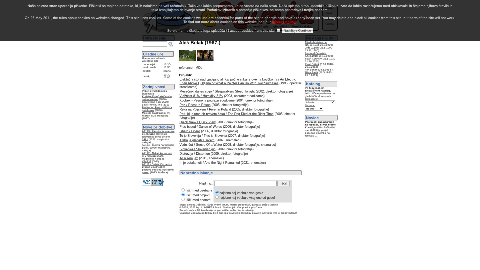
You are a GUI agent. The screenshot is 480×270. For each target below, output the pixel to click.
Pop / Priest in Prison (195, 105)
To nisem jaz (189, 158)
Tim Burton (311, 69)
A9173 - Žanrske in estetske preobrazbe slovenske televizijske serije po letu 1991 (158, 135)
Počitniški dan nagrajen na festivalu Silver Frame (320, 123)
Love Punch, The (152, 104)
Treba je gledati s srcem (197, 140)
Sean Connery (313, 58)
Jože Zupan (312, 47)
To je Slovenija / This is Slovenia (203, 136)
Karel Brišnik (312, 64)
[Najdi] (171, 44)
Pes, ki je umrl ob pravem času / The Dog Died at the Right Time (227, 114)
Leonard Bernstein (315, 53)
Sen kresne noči (151, 101)
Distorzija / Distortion (195, 154)
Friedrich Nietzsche (316, 42)
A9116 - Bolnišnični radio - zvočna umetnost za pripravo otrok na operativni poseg (158, 168)
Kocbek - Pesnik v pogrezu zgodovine (207, 100)
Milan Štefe (311, 72)
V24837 (146, 161)
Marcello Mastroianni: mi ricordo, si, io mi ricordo (156, 114)
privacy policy (284, 22)
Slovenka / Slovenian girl (198, 149)
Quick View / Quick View (198, 122)
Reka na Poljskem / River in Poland (205, 109)
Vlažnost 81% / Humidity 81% (201, 96)
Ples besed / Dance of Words (201, 126)
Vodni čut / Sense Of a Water (201, 144)
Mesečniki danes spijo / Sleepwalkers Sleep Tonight (217, 91)
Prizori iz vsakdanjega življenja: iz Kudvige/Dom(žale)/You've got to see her (157, 95)
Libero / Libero (190, 131)
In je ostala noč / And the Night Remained (210, 162)
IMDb (198, 68)
